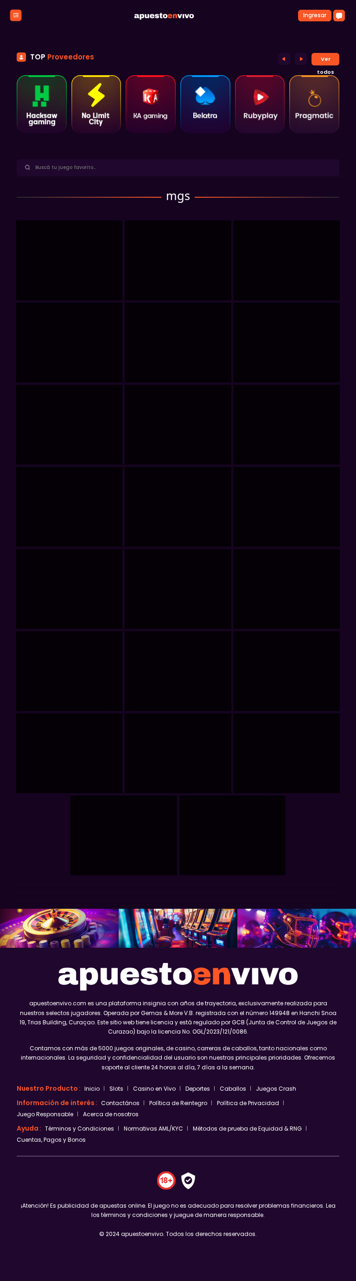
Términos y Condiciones (79, 1128)
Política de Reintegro (178, 1103)
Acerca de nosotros (111, 1114)
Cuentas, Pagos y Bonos (51, 1140)
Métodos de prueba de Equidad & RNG (247, 1128)
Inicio (92, 1089)
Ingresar (314, 15)
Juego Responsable (45, 1114)
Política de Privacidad (248, 1103)
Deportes (197, 1089)
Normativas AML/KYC (153, 1128)
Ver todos (325, 60)
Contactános (120, 1103)
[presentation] (284, 58)
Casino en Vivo (154, 1089)
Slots (116, 1089)
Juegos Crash (276, 1089)
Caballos (233, 1089)
